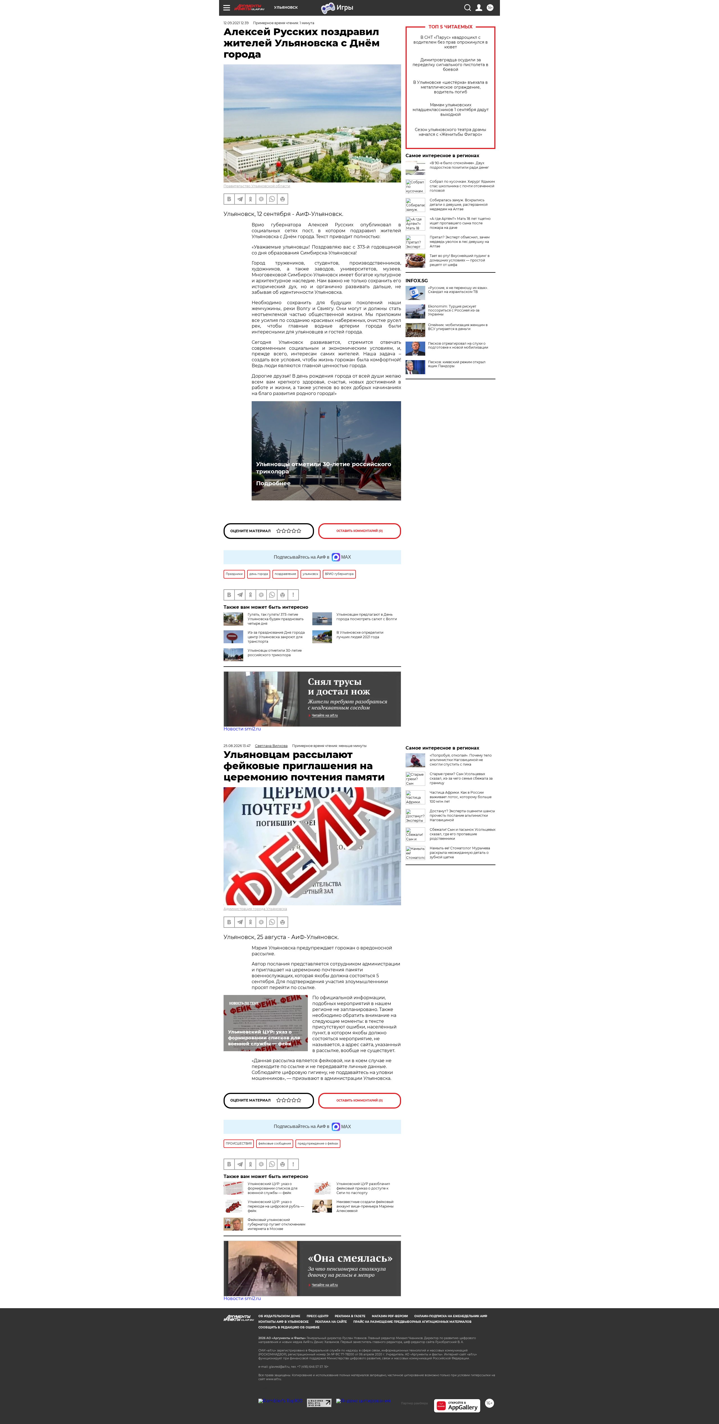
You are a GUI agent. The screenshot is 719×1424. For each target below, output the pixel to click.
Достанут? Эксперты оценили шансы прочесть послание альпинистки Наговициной (462, 815)
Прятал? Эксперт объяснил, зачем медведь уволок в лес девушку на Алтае (460, 241)
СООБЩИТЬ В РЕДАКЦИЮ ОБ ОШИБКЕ (289, 1327)
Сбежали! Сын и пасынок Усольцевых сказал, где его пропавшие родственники (462, 834)
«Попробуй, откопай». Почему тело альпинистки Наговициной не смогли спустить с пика (461, 759)
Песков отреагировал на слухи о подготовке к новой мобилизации (458, 345)
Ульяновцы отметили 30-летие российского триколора (323, 468)
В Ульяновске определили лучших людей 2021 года (359, 634)
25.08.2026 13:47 (237, 746)
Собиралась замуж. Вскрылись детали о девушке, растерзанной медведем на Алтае (459, 204)
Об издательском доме (279, 1316)
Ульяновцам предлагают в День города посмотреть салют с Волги (366, 616)
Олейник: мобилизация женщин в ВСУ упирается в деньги (458, 327)
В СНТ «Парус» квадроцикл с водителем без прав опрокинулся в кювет (450, 42)
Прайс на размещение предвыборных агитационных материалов (412, 1322)
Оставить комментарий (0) (359, 531)
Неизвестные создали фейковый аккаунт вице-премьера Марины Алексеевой (364, 1206)
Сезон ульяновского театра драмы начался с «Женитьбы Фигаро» (450, 132)
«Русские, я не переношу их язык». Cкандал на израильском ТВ (458, 290)
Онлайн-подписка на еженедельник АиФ (450, 1316)
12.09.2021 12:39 (236, 23)
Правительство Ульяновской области (257, 186)
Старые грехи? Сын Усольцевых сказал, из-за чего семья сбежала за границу (461, 778)
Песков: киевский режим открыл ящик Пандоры (457, 364)
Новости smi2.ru (242, 729)
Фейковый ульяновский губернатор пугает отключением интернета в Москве (276, 1224)
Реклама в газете (350, 1316)
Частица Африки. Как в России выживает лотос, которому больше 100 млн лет (461, 797)
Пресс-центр (317, 1316)
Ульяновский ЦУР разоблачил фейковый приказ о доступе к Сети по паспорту (363, 1188)
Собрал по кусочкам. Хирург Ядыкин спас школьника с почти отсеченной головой (462, 186)
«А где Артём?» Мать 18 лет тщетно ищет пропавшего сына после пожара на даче (460, 223)
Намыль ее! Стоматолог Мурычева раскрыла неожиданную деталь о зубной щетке (460, 852)
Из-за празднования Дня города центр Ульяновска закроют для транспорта (276, 637)
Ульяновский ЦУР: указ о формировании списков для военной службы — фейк (272, 1188)
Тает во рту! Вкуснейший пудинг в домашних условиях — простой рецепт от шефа (460, 260)
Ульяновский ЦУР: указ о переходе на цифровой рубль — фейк (276, 1206)
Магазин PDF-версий (390, 1316)
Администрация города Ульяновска (255, 909)
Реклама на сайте (331, 1322)
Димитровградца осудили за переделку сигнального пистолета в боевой (450, 65)
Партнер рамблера (414, 1403)
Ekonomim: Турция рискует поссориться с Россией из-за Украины (453, 310)
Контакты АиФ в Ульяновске (283, 1322)
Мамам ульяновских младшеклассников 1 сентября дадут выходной (451, 110)
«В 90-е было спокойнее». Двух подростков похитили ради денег (459, 165)
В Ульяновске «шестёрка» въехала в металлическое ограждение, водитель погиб (450, 87)
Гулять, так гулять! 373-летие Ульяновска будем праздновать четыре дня (276, 619)
